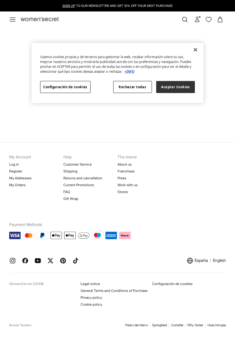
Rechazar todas (132, 87)
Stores (122, 192)
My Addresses (20, 178)
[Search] (185, 19)
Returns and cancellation (82, 178)
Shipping (70, 171)
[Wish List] (208, 19)
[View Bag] (220, 19)
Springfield (159, 325)
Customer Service (77, 164)
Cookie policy (91, 304)
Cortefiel (177, 325)
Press (121, 178)
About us (124, 164)
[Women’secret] (40, 19)
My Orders (17, 185)
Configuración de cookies (172, 284)
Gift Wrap (70, 198)
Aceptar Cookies (175, 87)
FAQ (66, 192)
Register (15, 171)
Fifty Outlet (195, 325)
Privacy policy (91, 297)
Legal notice (90, 284)
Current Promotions (78, 185)
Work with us (127, 185)
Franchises (126, 171)
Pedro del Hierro (136, 325)
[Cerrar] (195, 50)
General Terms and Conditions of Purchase (114, 290)
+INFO (129, 71)
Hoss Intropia (216, 325)
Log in (14, 164)
